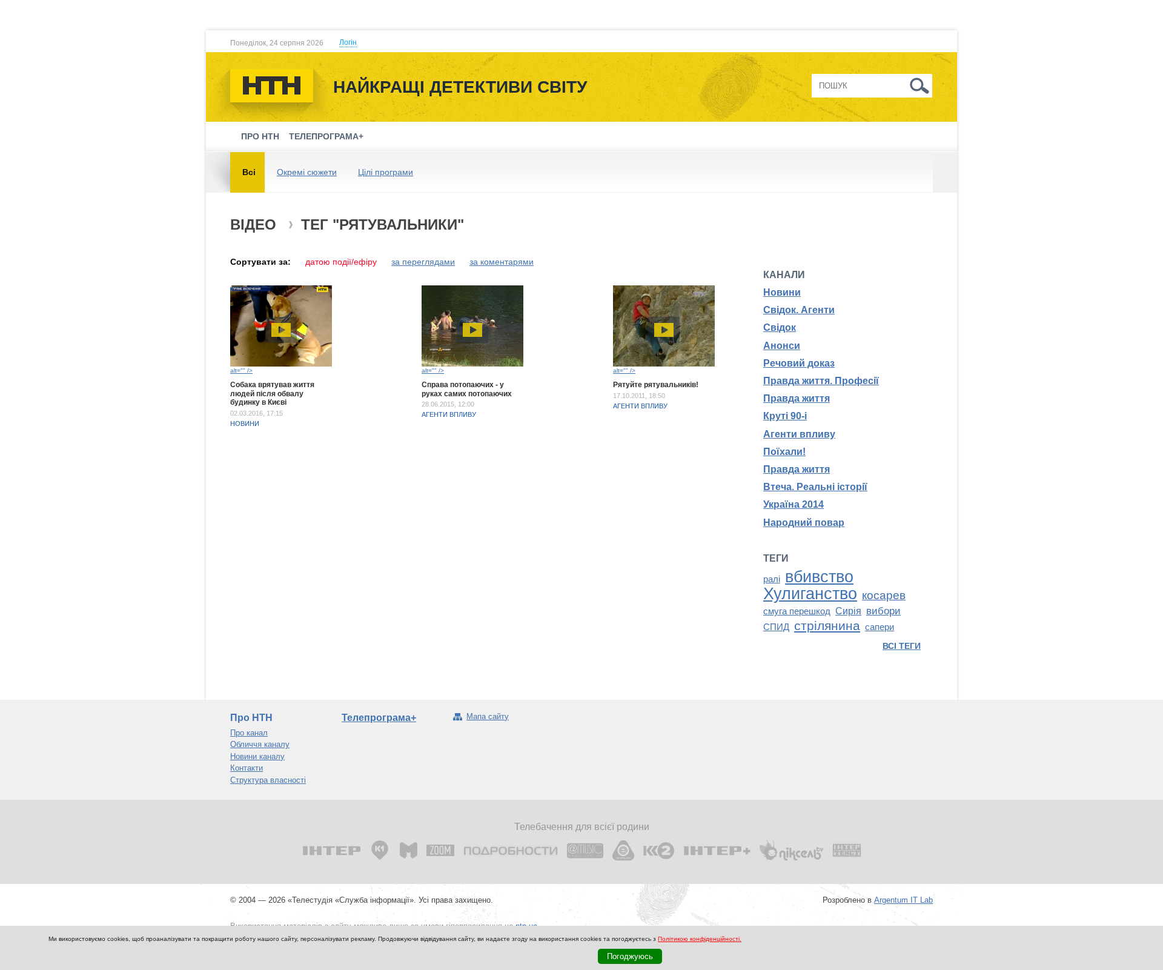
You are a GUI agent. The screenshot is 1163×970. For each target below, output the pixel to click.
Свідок (779, 327)
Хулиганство (810, 594)
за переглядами (423, 262)
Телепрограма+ (326, 136)
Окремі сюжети (307, 172)
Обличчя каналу (260, 744)
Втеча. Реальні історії (815, 487)
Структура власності (268, 780)
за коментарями (501, 262)
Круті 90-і (785, 416)
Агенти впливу (449, 414)
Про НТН (260, 136)
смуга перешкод (796, 611)
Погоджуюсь (630, 956)
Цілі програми (385, 172)
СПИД (776, 627)
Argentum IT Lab (903, 900)
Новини (244, 423)
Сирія (848, 611)
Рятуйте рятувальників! (655, 384)
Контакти (246, 767)
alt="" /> (241, 370)
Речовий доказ (799, 363)
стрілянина (827, 626)
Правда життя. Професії (821, 381)
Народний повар (803, 522)
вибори (883, 611)
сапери (879, 627)
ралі (771, 579)
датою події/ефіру (341, 262)
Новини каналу (257, 756)
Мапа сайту (487, 716)
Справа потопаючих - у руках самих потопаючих (467, 388)
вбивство (819, 577)
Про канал (249, 732)
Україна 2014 (793, 504)
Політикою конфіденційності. (699, 938)
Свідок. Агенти (799, 310)
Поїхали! (784, 452)
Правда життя (796, 398)
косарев (884, 595)
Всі (249, 172)
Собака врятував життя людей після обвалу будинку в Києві (272, 393)
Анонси (781, 345)
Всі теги (902, 646)
